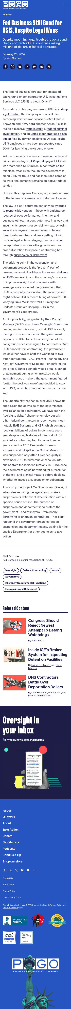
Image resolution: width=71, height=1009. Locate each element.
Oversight (11, 570)
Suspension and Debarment (21, 589)
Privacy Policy (56, 905)
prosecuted (46, 143)
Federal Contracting (34, 570)
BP (60, 435)
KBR (41, 425)
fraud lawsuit (34, 128)
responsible (13, 210)
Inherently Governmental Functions (25, 582)
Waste (55, 570)
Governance (12, 576)
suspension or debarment (30, 255)
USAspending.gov (41, 161)
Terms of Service (10, 907)
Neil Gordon (11, 556)
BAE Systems (22, 425)
